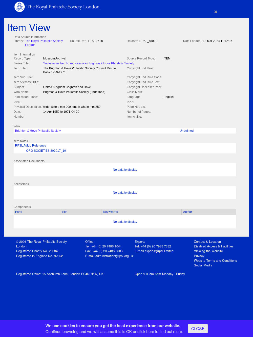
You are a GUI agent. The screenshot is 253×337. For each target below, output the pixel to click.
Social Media (203, 265)
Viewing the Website (208, 250)
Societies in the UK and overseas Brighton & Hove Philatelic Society (88, 63)
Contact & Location (207, 241)
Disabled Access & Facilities (213, 246)
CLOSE (198, 328)
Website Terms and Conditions (215, 260)
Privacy (199, 255)
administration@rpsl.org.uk (114, 255)
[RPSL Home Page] (57, 6)
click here (145, 331)
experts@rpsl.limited (159, 250)
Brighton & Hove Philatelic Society (38, 130)
